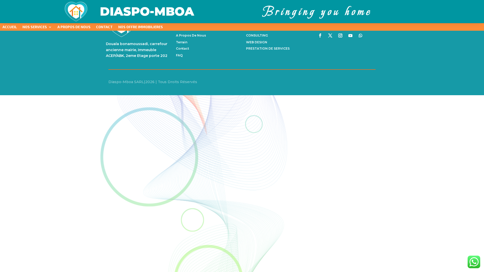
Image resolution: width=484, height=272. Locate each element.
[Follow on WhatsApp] (360, 35)
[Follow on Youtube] (350, 35)
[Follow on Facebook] (320, 35)
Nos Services (34, 27)
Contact (104, 27)
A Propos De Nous (73, 27)
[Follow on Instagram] (340, 35)
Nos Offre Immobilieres (140, 27)
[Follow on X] (330, 35)
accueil (10, 27)
